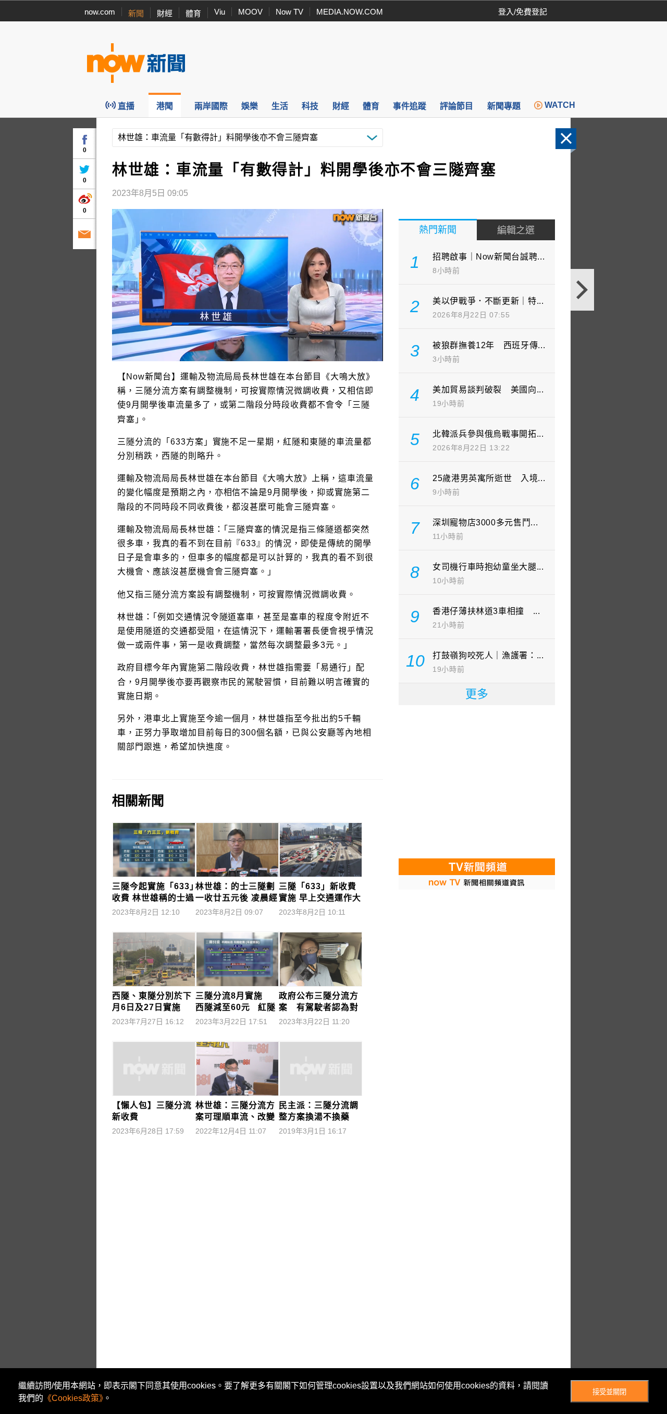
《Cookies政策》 (73, 1398)
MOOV (250, 11)
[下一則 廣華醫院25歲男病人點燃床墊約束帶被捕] (582, 290)
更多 (476, 693)
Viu (219, 11)
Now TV (289, 11)
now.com (99, 11)
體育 (193, 13)
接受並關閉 (609, 1392)
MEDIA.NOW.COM (349, 11)
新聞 (136, 13)
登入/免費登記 (522, 11)
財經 (164, 13)
